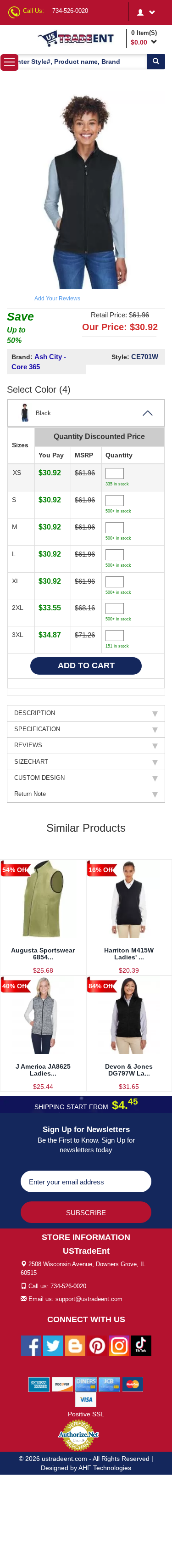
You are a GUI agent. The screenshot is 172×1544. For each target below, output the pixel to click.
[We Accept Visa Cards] (86, 1399)
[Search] (156, 61)
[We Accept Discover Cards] (62, 1384)
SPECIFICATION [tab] (37, 729)
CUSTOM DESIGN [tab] (39, 777)
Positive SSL (86, 1414)
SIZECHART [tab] (31, 761)
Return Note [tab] (30, 793)
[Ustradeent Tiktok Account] (141, 1345)
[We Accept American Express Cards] (39, 1384)
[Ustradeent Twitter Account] (53, 1345)
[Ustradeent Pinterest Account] (97, 1345)
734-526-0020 (70, 10)
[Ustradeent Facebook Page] (31, 1345)
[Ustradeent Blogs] (75, 1345)
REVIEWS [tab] (28, 745)
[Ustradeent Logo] (80, 38)
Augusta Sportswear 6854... (43, 954)
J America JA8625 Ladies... (43, 1070)
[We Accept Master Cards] (133, 1384)
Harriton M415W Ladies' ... (129, 954)
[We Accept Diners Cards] (86, 1384)
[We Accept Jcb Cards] (109, 1384)
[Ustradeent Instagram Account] (119, 1345)
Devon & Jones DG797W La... (129, 1070)
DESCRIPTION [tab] (34, 713)
